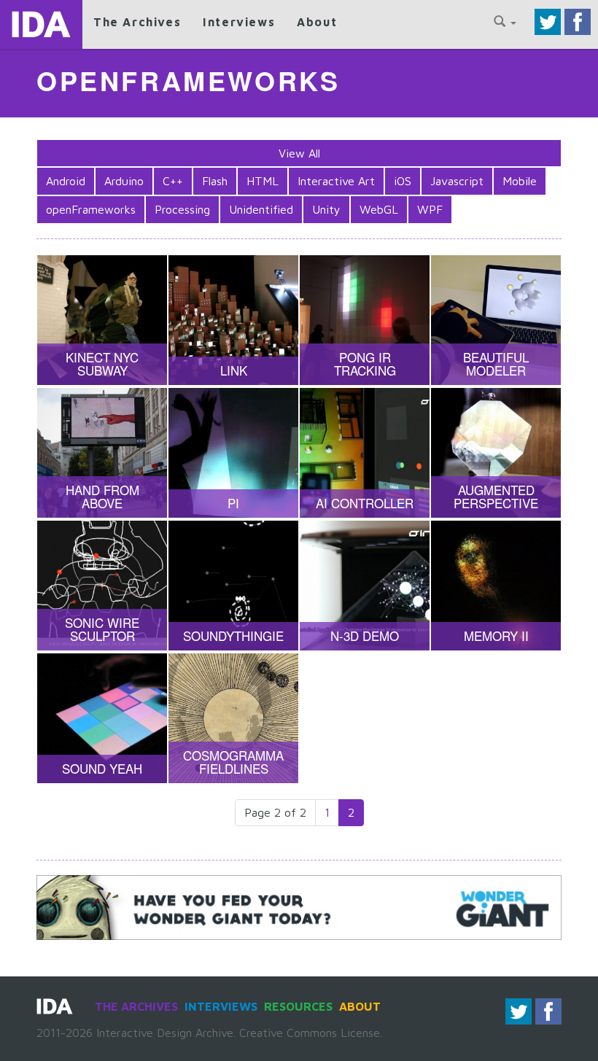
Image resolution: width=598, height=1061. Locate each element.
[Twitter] (548, 20)
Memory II (496, 635)
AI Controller (364, 503)
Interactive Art (336, 180)
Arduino (124, 180)
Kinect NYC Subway (102, 364)
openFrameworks (91, 209)
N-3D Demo (364, 635)
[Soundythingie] (233, 585)
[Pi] (233, 453)
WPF (430, 209)
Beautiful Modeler (496, 364)
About (317, 21)
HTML (262, 180)
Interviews (239, 21)
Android (65, 180)
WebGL (379, 209)
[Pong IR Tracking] (365, 320)
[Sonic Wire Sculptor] (102, 585)
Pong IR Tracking (365, 364)
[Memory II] (496, 585)
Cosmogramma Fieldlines (233, 762)
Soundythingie (233, 635)
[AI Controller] (365, 453)
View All (299, 153)
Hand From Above (102, 497)
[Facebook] (577, 20)
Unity (326, 209)
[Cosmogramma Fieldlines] (233, 718)
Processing (182, 209)
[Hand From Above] (102, 453)
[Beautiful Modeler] (496, 320)
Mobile (519, 180)
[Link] (233, 320)
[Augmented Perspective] (496, 453)
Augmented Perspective (496, 497)
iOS (402, 180)
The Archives (137, 21)
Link (233, 370)
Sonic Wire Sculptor (102, 629)
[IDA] (41, 24)
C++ (173, 180)
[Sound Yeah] (102, 718)
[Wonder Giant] (299, 905)
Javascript (457, 180)
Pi (233, 503)
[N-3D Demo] (365, 585)
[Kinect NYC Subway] (102, 320)
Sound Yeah (102, 768)
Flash (215, 180)
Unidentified (261, 209)
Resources (298, 1006)
